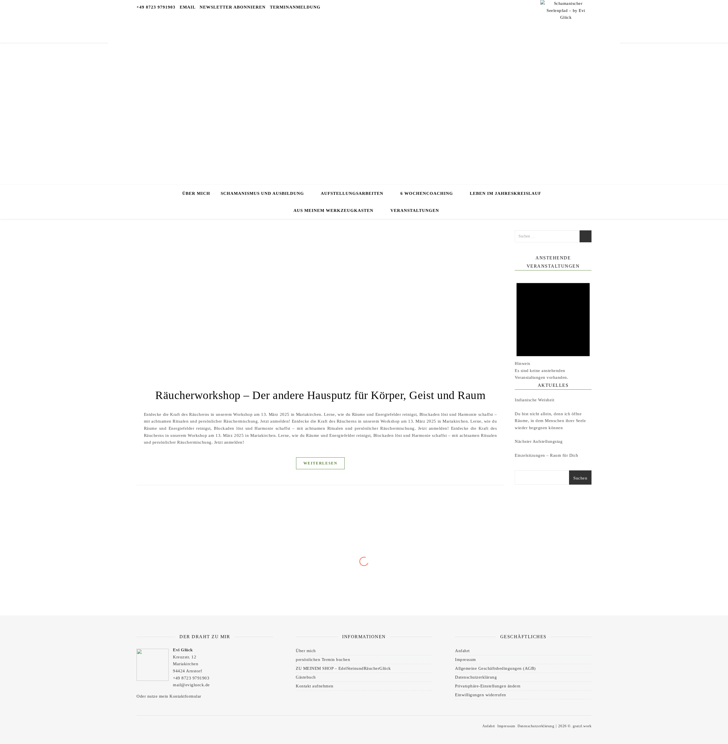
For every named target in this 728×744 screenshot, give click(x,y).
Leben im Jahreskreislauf (505, 193)
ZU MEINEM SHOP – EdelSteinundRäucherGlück (343, 668)
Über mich (196, 193)
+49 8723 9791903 (155, 7)
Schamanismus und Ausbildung (262, 193)
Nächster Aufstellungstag (538, 441)
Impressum (465, 659)
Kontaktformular (185, 696)
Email (188, 7)
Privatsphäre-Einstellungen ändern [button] (488, 686)
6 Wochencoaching (426, 193)
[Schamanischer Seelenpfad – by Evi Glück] (566, 20)
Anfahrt (462, 650)
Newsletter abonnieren (233, 7)
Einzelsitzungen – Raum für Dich (546, 455)
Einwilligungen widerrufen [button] (480, 695)
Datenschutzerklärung (476, 677)
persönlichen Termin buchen (323, 659)
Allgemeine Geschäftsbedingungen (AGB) (495, 668)
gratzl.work (582, 726)
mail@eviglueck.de (191, 685)
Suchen (580, 478)
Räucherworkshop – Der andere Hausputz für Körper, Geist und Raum (320, 395)
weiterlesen (320, 463)
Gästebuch (306, 677)
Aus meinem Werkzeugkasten (333, 210)
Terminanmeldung (295, 7)
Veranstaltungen (414, 210)
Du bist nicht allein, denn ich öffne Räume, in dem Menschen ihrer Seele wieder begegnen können (550, 421)
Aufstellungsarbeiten (352, 193)
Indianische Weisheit (534, 400)
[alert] (553, 327)
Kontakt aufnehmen (315, 686)
